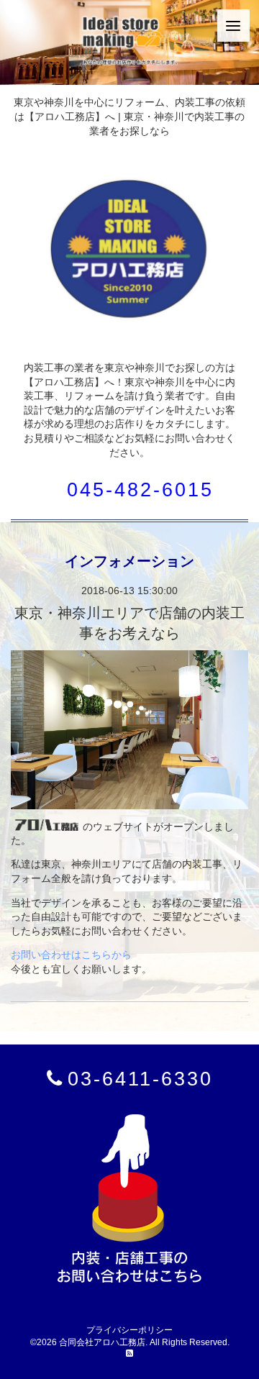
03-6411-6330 (140, 1079)
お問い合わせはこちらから (71, 954)
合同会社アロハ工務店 (102, 1342)
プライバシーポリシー (129, 1330)
